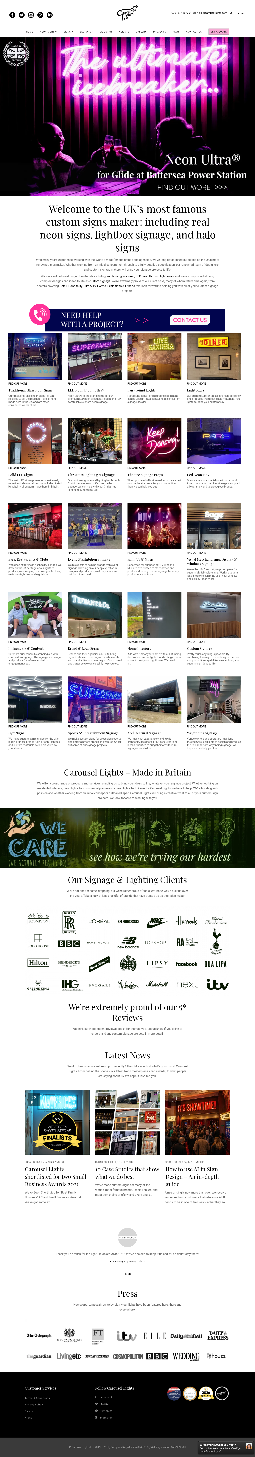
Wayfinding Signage (202, 733)
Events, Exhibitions (109, 286)
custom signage (99, 281)
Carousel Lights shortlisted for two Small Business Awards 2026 (55, 1176)
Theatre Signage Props (145, 475)
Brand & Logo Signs (83, 648)
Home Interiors (139, 648)
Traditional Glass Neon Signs (30, 390)
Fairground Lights (142, 390)
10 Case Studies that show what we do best (127, 1172)
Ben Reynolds (56, 1162)
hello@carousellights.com (212, 12)
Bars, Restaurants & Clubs (28, 559)
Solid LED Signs (20, 475)
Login (242, 13)
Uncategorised (34, 1162)
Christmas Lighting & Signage (91, 475)
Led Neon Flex (198, 475)
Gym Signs (16, 733)
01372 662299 (183, 12)
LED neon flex (145, 276)
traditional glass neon (120, 276)
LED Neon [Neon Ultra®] (86, 390)
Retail (63, 286)
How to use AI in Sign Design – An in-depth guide (192, 1176)
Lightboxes (195, 390)
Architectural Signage (144, 733)
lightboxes (167, 276)
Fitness (130, 286)
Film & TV (90, 286)
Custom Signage (199, 648)
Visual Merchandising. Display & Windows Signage (212, 561)
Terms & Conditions (37, 1398)
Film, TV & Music (141, 559)
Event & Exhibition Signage (89, 559)
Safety (29, 1411)
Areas (28, 1417)
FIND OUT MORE (17, 383)
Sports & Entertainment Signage (93, 733)
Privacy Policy (34, 1404)
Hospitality (75, 286)
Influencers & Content (25, 648)
